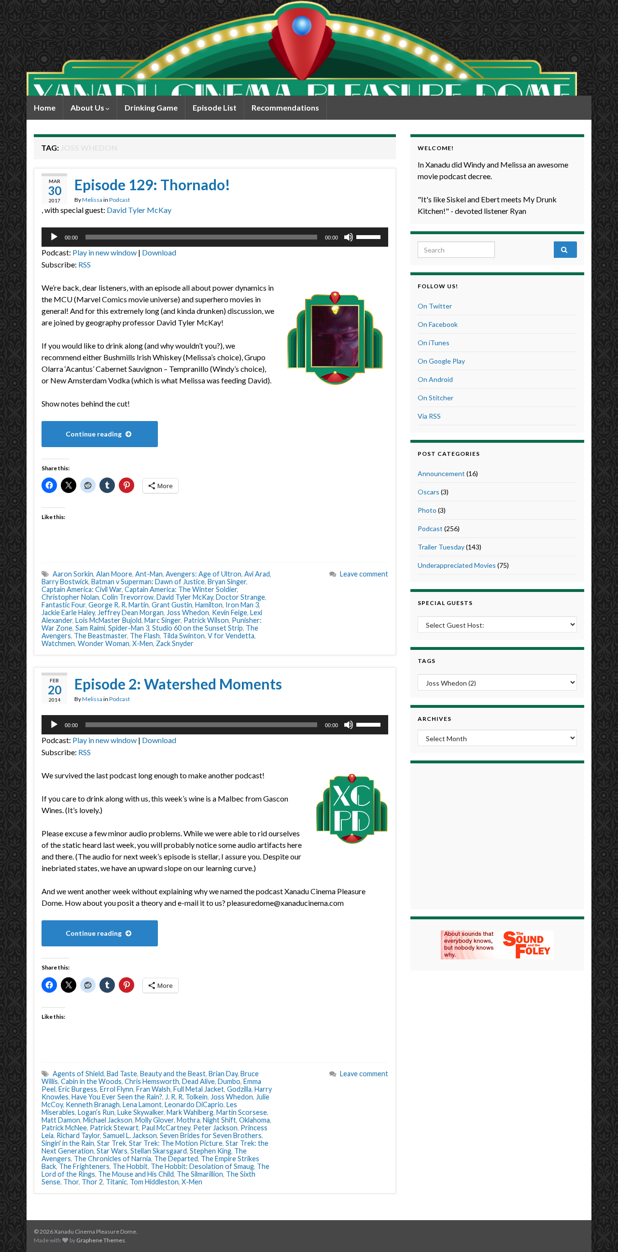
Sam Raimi (90, 628)
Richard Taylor (78, 1135)
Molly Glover (154, 1120)
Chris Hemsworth (152, 1081)
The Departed (176, 1158)
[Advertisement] (497, 834)
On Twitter (435, 306)
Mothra (188, 1120)
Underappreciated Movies (457, 565)
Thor (71, 1182)
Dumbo (229, 1081)
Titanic (116, 1182)
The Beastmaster (100, 636)
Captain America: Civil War (82, 589)
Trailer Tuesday (441, 547)
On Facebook (438, 324)
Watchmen (58, 643)
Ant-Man (149, 574)
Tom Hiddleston (154, 1182)
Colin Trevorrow (128, 597)
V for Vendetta (231, 636)
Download (159, 252)
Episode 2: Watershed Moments (178, 683)
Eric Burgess (77, 1089)
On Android (435, 379)
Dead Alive (198, 1081)
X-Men (142, 643)
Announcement (441, 473)
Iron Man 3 (242, 605)
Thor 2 (92, 1182)
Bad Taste (122, 1073)
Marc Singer (162, 620)
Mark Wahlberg (190, 1112)
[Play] (54, 237)
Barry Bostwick (65, 581)
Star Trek (111, 1143)
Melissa (92, 199)
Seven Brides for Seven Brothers (211, 1135)
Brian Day (223, 1073)
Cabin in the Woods (91, 1081)
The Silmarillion (200, 1174)
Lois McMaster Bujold (108, 620)
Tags (426, 660)
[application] (215, 237)
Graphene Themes (100, 1240)
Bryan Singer (227, 581)
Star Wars (112, 1151)
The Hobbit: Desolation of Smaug (202, 1166)
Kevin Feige (229, 612)
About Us (88, 107)
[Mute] (348, 237)
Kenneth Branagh (93, 1104)
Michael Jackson (107, 1120)
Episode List (215, 107)
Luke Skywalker (140, 1112)
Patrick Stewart (114, 1128)
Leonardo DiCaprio (194, 1104)
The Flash (145, 636)
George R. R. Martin (118, 605)
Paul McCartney (165, 1128)
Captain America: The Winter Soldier (181, 589)
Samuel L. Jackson (130, 1135)
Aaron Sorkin (73, 574)
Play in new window (104, 252)
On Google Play (441, 361)
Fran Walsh (153, 1089)
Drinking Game (151, 107)
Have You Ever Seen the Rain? (116, 1097)
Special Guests (445, 602)
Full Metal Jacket (198, 1089)
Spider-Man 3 (128, 628)
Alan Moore (114, 574)
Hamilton (209, 605)
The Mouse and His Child (136, 1174)
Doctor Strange (240, 597)
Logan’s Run (96, 1112)
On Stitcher (435, 398)
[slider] (369, 236)
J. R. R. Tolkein (186, 1097)
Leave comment (364, 574)
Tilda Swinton (184, 636)
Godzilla (239, 1089)
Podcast (119, 199)
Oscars (428, 492)
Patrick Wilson (206, 620)
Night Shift (219, 1120)
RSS (84, 264)
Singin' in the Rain (68, 1143)
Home (45, 107)
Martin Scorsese (241, 1112)
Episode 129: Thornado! (152, 184)
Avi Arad (257, 574)
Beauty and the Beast (173, 1073)
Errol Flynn (116, 1089)
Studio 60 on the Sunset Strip (197, 628)
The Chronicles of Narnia (112, 1158)
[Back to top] (596, 1230)
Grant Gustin (172, 605)
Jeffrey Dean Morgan (131, 612)
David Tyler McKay (139, 209)
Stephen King (210, 1151)
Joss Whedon (188, 612)
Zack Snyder (175, 643)
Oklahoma (254, 1120)
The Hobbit (130, 1166)
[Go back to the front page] (302, 48)
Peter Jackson (215, 1128)
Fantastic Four (63, 605)
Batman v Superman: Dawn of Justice (148, 581)
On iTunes (433, 342)
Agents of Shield (78, 1073)
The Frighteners (84, 1166)
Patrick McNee (64, 1128)
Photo (427, 510)
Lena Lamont (142, 1104)
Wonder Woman (103, 643)
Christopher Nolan (70, 597)
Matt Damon (61, 1120)
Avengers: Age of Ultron (203, 574)
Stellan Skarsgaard (158, 1151)
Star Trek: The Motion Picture (176, 1143)
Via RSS (429, 416)
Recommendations (285, 107)
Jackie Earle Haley (68, 612)
